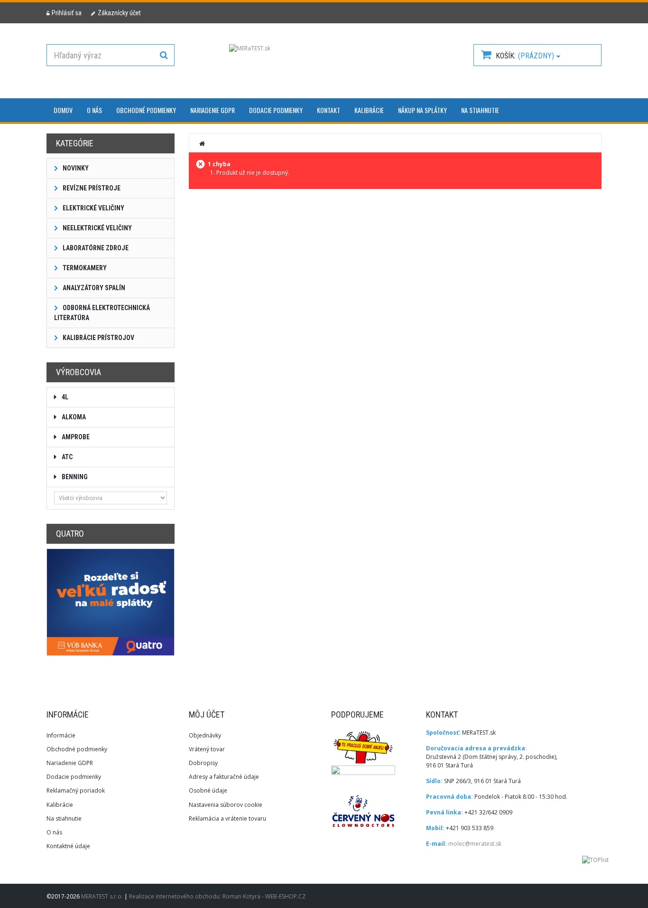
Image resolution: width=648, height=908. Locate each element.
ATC (66, 457)
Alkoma (73, 417)
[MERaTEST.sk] (324, 63)
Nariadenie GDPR (212, 110)
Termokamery (84, 268)
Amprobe (75, 437)
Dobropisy (203, 763)
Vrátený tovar (207, 749)
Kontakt (328, 110)
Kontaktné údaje (68, 846)
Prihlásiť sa (67, 13)
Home (202, 143)
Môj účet (206, 714)
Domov (63, 110)
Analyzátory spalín (93, 288)
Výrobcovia (78, 372)
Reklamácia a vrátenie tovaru (227, 818)
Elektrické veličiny (92, 208)
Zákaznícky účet (119, 13)
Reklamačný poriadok (75, 790)
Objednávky (205, 735)
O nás (94, 110)
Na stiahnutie (480, 110)
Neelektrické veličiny (96, 228)
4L (64, 397)
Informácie (60, 735)
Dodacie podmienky (276, 110)
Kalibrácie (369, 110)
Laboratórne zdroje (95, 248)
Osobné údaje (208, 790)
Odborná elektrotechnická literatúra (102, 313)
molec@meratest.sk (474, 844)
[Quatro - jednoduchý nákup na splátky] (110, 601)
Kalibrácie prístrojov (97, 337)
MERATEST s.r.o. (102, 896)
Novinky (75, 168)
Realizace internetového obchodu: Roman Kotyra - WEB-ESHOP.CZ (217, 896)
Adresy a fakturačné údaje (224, 777)
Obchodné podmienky (146, 110)
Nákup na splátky (422, 110)
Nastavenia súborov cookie (225, 805)
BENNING (74, 477)
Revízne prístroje (90, 188)
